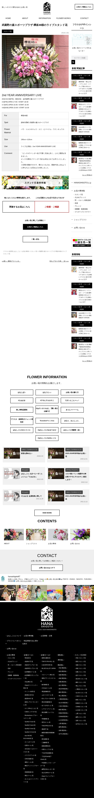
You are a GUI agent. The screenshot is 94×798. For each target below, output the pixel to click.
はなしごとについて (14, 636)
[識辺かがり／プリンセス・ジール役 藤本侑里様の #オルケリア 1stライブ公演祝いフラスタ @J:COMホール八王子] (74, 108)
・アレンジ (77, 206)
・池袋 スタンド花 (80, 665)
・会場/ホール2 (44, 655)
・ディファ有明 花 (29, 691)
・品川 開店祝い (62, 685)
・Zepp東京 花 (27, 682)
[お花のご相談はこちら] (84, 9)
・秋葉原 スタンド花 (80, 703)
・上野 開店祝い (62, 723)
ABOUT (25, 18)
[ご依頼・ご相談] (52, 212)
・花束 (75, 203)
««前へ (11, 261)
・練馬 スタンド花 (80, 717)
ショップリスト (80, 220)
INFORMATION (45, 18)
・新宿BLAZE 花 (28, 695)
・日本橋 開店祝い (63, 716)
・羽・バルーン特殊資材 (82, 200)
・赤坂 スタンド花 (80, 668)
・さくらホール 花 (29, 742)
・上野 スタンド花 (80, 713)
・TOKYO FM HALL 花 (47, 661)
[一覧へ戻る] (35, 242)
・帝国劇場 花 (44, 719)
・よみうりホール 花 (46, 695)
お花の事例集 (79, 191)
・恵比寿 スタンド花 (80, 679)
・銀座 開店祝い (62, 709)
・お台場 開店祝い (63, 720)
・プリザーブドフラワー (82, 212)
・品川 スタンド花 (80, 675)
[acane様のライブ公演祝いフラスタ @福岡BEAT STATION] (74, 131)
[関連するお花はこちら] (20, 212)
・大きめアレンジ (79, 197)
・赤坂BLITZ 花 (28, 661)
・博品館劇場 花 (45, 691)
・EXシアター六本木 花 (47, 698)
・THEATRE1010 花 (46, 726)
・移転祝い (60, 655)
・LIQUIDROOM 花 (46, 665)
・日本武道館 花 (28, 759)
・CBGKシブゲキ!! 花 (30, 712)
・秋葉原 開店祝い (63, 713)
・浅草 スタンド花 (80, 720)
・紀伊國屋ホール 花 (29, 672)
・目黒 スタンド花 (80, 672)
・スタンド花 (78, 194)
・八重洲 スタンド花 (80, 689)
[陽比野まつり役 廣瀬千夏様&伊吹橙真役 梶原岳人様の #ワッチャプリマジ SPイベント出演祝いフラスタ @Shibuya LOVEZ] (74, 162)
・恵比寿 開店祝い (63, 689)
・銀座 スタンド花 (80, 700)
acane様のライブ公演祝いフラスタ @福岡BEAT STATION (85, 129)
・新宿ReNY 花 (28, 698)
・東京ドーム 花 (28, 775)
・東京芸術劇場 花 (46, 702)
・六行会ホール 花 (46, 688)
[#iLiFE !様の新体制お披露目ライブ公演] (55, 593)
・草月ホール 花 (45, 722)
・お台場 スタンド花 (80, 710)
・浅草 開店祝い (62, 730)
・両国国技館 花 (28, 772)
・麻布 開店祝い (62, 692)
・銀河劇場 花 (44, 684)
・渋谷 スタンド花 (80, 658)
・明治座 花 (27, 658)
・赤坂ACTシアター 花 (30, 665)
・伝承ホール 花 (28, 745)
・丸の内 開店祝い (63, 703)
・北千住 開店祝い (63, 734)
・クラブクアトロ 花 (29, 755)
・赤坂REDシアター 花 (30, 668)
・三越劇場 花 (44, 742)
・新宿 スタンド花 (80, 661)
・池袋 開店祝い (62, 675)
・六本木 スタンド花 (80, 696)
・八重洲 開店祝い (63, 699)
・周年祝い (60, 660)
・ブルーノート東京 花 (47, 675)
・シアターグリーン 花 (47, 709)
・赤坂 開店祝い (62, 678)
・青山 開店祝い (62, 695)
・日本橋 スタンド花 (80, 706)
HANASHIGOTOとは (82, 183)
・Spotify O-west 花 (29, 725)
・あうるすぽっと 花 (46, 705)
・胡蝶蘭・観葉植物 (80, 209)
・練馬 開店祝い (62, 727)
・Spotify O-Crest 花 (29, 732)
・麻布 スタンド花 (80, 682)
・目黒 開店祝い (62, 682)
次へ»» (59, 261)
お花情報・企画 (46, 636)
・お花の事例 (10, 655)
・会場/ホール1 (27, 655)
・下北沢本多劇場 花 (46, 753)
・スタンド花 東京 (79, 655)
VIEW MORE (47, 513)
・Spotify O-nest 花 (29, 728)
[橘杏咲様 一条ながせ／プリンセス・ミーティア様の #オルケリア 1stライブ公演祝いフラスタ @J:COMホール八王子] (74, 86)
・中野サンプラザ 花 (46, 749)
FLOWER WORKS (63, 18)
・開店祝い (60, 665)
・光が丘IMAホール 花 (47, 772)
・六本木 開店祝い (63, 706)
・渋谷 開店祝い (62, 668)
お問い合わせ (79, 228)
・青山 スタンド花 (80, 686)
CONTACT (84, 18)
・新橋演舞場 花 (45, 746)
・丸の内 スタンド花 (80, 693)
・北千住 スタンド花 (80, 724)
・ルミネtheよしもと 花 (30, 708)
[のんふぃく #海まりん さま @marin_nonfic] (39, 593)
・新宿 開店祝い (62, 671)
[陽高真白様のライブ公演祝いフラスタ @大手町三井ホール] (74, 147)
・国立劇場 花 (44, 739)
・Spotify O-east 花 (29, 722)
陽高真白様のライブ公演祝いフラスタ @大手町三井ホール (85, 145)
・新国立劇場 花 (45, 658)
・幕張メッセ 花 (28, 762)
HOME (8, 18)
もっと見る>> (87, 175)
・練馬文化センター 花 (47, 769)
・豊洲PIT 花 (44, 729)
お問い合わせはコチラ (47, 568)
